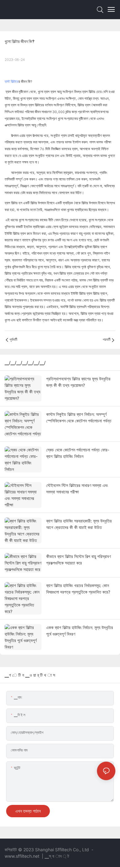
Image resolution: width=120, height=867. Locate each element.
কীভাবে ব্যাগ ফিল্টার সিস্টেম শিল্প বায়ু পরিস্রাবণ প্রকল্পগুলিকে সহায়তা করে (78, 559)
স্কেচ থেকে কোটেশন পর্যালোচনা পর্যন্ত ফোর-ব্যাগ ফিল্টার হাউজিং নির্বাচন (77, 453)
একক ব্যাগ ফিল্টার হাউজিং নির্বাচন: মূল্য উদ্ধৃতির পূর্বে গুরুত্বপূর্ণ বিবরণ (79, 631)
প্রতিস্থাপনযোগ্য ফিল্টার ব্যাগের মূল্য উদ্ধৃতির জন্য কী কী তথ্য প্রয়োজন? (78, 382)
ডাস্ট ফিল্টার (11, 81)
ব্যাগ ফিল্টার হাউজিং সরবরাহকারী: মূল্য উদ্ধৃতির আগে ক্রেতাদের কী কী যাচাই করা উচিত (79, 524)
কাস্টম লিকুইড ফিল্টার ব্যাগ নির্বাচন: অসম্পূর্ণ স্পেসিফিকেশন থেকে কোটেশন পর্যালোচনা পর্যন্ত (78, 417)
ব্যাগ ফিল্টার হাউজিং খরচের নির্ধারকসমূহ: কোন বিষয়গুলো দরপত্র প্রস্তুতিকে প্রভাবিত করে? (78, 588)
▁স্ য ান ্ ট (57, 856)
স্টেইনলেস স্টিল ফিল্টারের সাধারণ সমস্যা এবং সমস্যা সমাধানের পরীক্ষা (77, 488)
